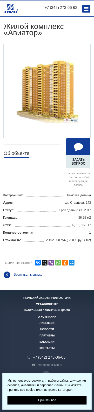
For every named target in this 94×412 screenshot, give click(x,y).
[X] (44, 262)
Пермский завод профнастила (47, 297)
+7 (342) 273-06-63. (61, 8)
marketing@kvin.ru (50, 365)
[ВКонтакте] (38, 262)
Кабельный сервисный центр (47, 310)
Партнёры (47, 335)
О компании (47, 316)
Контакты (47, 348)
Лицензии (47, 322)
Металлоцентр (47, 304)
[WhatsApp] (58, 262)
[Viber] (51, 262)
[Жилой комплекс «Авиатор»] (47, 90)
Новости (47, 329)
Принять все (47, 400)
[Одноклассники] (65, 262)
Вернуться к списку (28, 274)
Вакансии (47, 341)
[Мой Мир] (71, 262)
